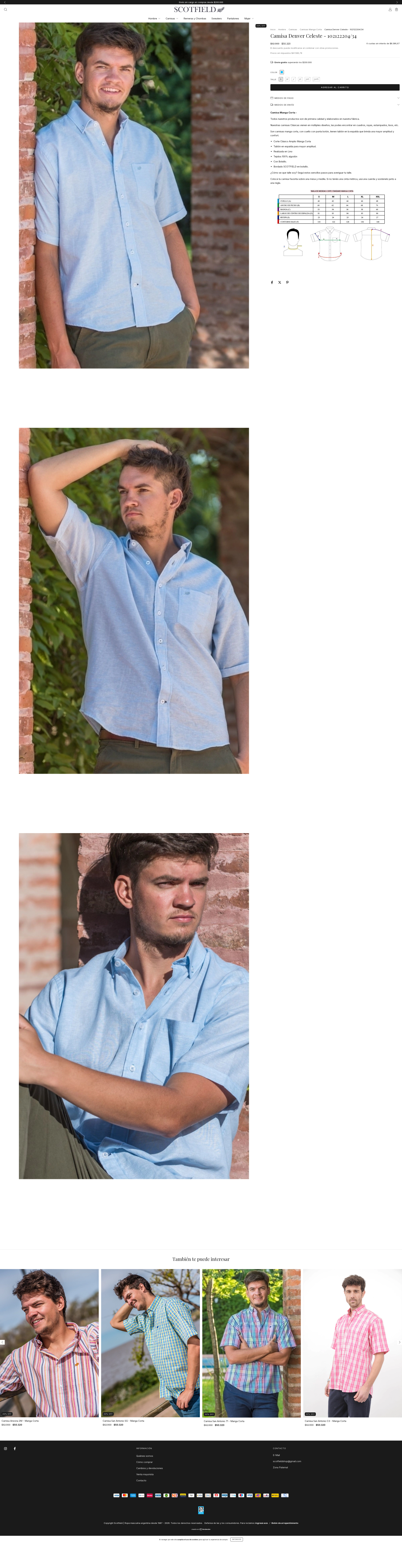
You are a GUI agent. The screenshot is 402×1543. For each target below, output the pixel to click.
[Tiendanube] (201, 1529)
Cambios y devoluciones (149, 1468)
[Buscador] (5, 9)
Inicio (273, 29)
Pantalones (233, 18)
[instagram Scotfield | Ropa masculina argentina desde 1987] (5, 1448)
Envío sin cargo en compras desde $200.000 (201, 2)
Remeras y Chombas (195, 18)
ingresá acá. (261, 1523)
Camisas (171, 18)
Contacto (141, 1480)
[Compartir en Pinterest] (287, 282)
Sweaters (217, 18)
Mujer (247, 18)
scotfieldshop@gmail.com (287, 1461)
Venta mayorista (145, 1474)
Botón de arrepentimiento (285, 1523)
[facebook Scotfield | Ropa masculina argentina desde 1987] (15, 1448)
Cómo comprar (144, 1462)
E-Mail (276, 1455)
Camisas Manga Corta (311, 29)
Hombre (153, 18)
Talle (273, 79)
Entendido (236, 1539)
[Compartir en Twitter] (280, 282)
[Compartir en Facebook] (272, 282)
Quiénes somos (144, 1455)
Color (273, 72)
